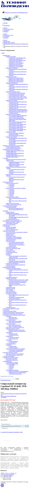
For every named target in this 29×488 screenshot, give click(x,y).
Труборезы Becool (13, 347)
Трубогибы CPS (13, 342)
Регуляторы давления (11, 293)
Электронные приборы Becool (16, 350)
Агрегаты (5, 158)
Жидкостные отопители (12, 360)
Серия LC (11, 195)
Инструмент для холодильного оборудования (14, 315)
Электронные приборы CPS (15, 351)
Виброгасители (10, 234)
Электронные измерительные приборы (15, 348)
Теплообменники (7, 361)
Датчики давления (10, 266)
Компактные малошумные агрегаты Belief (13, 145)
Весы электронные (10, 323)
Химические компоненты (12, 263)
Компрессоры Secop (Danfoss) (13, 114)
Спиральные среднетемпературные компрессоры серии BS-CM (17, 58)
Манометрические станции (12, 328)
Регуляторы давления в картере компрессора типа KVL (16, 298)
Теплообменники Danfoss (12, 370)
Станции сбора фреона (8, 356)
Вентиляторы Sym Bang (12, 223)
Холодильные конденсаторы (10, 205)
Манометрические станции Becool (17, 331)
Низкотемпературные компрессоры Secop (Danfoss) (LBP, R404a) (17, 125)
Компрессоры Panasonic (12, 67)
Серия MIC (11, 185)
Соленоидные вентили (11, 252)
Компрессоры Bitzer (11, 131)
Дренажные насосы (11, 236)
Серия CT (11, 366)
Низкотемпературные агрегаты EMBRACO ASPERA (16, 165)
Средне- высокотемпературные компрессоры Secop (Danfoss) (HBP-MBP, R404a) (17, 119)
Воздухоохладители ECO (12, 183)
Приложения (6, 25)
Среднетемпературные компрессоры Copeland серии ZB (18, 105)
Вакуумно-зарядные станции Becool (15, 353)
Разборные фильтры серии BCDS (17, 261)
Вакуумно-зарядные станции (10, 352)
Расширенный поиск (6, 380)
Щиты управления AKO (12, 229)
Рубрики (5, 23)
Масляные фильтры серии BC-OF (17, 262)
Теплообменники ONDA (12, 363)
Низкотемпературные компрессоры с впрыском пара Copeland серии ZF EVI (18, 110)
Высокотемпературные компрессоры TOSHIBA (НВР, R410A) (15, 156)
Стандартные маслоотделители (16, 242)
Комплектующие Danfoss (9, 267)
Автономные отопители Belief (10, 357)
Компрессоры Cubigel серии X (16, 80)
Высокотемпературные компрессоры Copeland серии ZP (18, 112)
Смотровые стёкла (10, 251)
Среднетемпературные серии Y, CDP (18, 98)
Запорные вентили (10, 233)
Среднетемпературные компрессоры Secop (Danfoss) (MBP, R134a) (18, 116)
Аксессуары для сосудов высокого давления (16, 232)
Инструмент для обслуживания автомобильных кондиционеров (14, 238)
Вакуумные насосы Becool (15, 321)
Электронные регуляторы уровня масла (15, 264)
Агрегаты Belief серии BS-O (13, 146)
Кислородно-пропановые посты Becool (12, 313)
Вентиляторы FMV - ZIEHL (13, 222)
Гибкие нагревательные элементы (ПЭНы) (13, 312)
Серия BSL (11, 193)
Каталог (5, 40)
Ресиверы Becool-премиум (12, 213)
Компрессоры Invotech (11, 136)
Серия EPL (11, 192)
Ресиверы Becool (10, 212)
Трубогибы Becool (13, 341)
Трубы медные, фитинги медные (11, 308)
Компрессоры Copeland (8, 42)
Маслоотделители (10, 241)
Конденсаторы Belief (11, 207)
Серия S (11, 368)
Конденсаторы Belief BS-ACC (16, 209)
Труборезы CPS (12, 346)
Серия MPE (12, 365)
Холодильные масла (11, 239)
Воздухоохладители (8, 182)
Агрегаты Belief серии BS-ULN (13, 148)
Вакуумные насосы (10, 320)
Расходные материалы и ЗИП (13, 248)
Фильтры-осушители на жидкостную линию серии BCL (18, 256)
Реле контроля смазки (11, 292)
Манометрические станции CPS (16, 330)
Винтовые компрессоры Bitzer (16, 135)
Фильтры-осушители (11, 278)
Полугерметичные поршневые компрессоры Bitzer (16, 134)
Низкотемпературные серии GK (16, 94)
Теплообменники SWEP (12, 362)
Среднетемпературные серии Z (16, 95)
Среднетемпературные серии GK (17, 93)
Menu (3, 53)
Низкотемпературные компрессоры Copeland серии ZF (17, 107)
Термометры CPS (13, 333)
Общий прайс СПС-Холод (7, 376)
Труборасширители (10, 343)
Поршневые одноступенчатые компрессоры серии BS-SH (16, 63)
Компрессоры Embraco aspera (13, 91)
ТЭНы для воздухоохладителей (13, 204)
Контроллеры (6, 225)
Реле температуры (10, 291)
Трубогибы (9, 340)
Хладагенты (6, 309)
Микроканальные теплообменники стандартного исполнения (17, 373)
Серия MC (11, 189)
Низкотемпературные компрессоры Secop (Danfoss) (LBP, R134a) (17, 127)
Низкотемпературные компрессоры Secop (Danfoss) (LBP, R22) (17, 122)
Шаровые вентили (10, 288)
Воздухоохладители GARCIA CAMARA (16, 188)
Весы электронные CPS (14, 325)
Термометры (9, 332)
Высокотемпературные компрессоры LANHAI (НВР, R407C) (15, 154)
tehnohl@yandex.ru (8, 475)
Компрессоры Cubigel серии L (16, 78)
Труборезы (8, 345)
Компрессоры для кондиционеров (11, 149)
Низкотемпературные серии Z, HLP (17, 96)
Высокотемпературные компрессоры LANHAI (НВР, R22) (15, 151)
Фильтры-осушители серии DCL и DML (18, 279)
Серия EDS (11, 190)
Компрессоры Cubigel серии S (16, 81)
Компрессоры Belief (11, 56)
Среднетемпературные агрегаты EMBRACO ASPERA (16, 162)
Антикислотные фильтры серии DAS (18, 281)
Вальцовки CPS (13, 317)
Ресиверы (5, 210)
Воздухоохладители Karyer (12, 203)
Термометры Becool (13, 335)
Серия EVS (11, 184)
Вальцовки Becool (13, 318)
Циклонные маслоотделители (16, 243)
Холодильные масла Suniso (9, 311)
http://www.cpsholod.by (9, 474)
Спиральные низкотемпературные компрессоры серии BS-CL (17, 61)
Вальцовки (8, 316)
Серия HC (11, 367)
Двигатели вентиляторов (9, 224)
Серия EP (11, 187)
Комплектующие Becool (9, 230)
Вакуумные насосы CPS (15, 322)
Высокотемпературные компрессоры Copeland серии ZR (18, 102)
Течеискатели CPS (13, 338)
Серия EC (11, 194)
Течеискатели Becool (14, 337)
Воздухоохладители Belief (12, 197)
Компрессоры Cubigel (11, 76)
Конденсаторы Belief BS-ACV (16, 208)
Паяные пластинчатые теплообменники (18, 371)
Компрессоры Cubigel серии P (16, 79)
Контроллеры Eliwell (11, 227)
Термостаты (9, 253)
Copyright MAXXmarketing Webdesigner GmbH (12, 432)
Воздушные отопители (11, 358)
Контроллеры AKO (10, 228)
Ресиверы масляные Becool (12, 219)
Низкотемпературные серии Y (16, 99)
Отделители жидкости (11, 247)
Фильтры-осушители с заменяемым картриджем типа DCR (17, 283)
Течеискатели (9, 336)
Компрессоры (6, 41)
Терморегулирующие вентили (13, 268)
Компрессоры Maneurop (12, 83)
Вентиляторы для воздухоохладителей (12, 220)
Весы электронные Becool (15, 326)
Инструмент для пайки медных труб (15, 327)
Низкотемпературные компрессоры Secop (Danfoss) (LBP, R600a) (17, 130)
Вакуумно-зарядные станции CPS (14, 355)
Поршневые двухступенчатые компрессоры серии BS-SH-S (16, 66)
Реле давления (9, 249)
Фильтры (8, 254)
